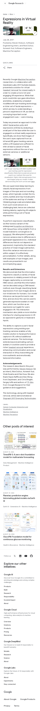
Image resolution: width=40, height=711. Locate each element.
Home (5, 14)
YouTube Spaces (28, 85)
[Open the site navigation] (5, 3)
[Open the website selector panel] (25, 3)
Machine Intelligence (10, 412)
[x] (14, 556)
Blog (11, 14)
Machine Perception (26, 79)
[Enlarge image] (35, 33)
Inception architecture (23, 226)
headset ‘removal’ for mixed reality (18, 90)
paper (19, 264)
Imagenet (7, 234)
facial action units (16, 125)
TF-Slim (30, 382)
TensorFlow (12, 229)
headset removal (16, 347)
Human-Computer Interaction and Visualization (15, 408)
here (32, 181)
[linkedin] (20, 556)
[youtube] (25, 556)
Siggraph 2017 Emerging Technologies (19, 398)
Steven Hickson (26, 369)
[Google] (8, 692)
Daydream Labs (10, 85)
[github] (31, 556)
